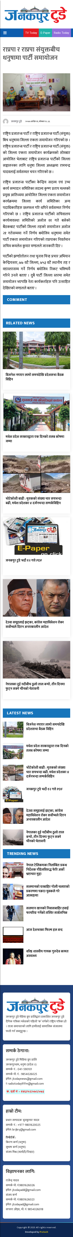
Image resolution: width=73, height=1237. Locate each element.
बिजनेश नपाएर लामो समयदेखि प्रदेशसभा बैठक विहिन (35, 377)
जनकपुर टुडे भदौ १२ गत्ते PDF (24, 560)
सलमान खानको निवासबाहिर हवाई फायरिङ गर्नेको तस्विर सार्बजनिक (47, 910)
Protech (44, 1232)
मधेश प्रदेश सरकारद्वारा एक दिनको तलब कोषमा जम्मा (35, 439)
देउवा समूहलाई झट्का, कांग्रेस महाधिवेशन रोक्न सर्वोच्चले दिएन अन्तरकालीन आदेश (35, 625)
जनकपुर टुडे (16, 121)
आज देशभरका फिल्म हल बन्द (44, 930)
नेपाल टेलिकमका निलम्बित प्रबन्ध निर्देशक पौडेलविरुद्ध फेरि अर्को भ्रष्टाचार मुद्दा (46, 869)
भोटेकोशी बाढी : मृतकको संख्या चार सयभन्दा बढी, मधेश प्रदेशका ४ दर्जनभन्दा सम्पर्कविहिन (33, 501)
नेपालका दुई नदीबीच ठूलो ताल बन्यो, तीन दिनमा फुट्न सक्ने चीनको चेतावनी (35, 686)
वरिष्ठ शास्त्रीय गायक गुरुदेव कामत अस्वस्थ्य (47, 954)
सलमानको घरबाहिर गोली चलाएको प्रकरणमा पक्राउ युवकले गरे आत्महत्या (47, 891)
